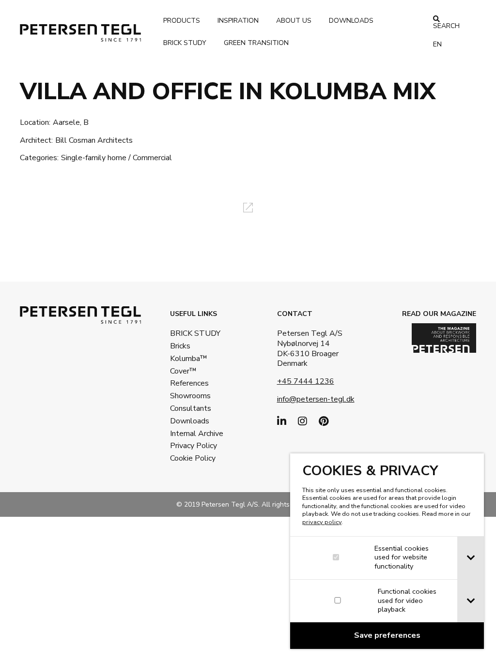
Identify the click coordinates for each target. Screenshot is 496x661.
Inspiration (238, 20)
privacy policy (321, 522)
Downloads (351, 20)
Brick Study (184, 42)
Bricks (180, 346)
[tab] (470, 558)
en (437, 44)
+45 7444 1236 (305, 381)
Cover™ (183, 371)
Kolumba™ (188, 358)
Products (181, 20)
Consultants (190, 408)
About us (293, 20)
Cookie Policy (191, 458)
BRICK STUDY (191, 333)
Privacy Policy (191, 445)
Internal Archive (191, 433)
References (189, 383)
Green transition (256, 42)
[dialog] (387, 551)
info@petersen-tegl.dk (316, 399)
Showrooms (190, 396)
